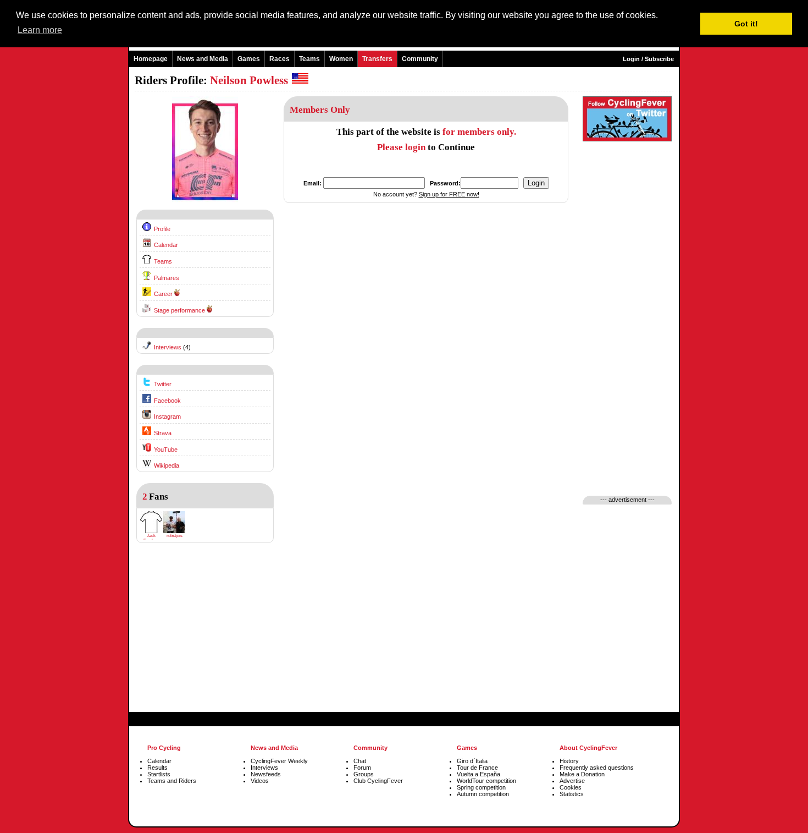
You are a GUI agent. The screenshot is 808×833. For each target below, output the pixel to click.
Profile (162, 229)
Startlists (158, 774)
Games (248, 59)
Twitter (162, 384)
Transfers (377, 59)
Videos (260, 780)
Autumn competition (483, 794)
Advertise (572, 780)
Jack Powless (151, 538)
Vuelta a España (478, 774)
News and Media (202, 59)
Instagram (167, 416)
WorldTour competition (486, 780)
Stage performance (179, 310)
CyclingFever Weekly (279, 761)
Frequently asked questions (597, 767)
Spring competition (481, 787)
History (569, 761)
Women (341, 59)
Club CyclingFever (378, 780)
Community (420, 59)
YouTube (166, 449)
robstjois (174, 535)
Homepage (151, 59)
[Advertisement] (205, 636)
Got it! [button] (746, 23)
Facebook (167, 400)
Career (163, 294)
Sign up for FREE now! (449, 194)
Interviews (167, 347)
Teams (309, 59)
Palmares (166, 278)
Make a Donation (582, 774)
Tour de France (477, 767)
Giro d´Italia (472, 761)
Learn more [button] (40, 30)
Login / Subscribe (648, 59)
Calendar (166, 245)
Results (157, 767)
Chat (359, 761)
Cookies (571, 787)
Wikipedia (166, 465)
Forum (362, 767)
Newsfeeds (266, 774)
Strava (162, 433)
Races (279, 59)
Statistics (572, 794)
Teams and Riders (171, 780)
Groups (363, 774)
